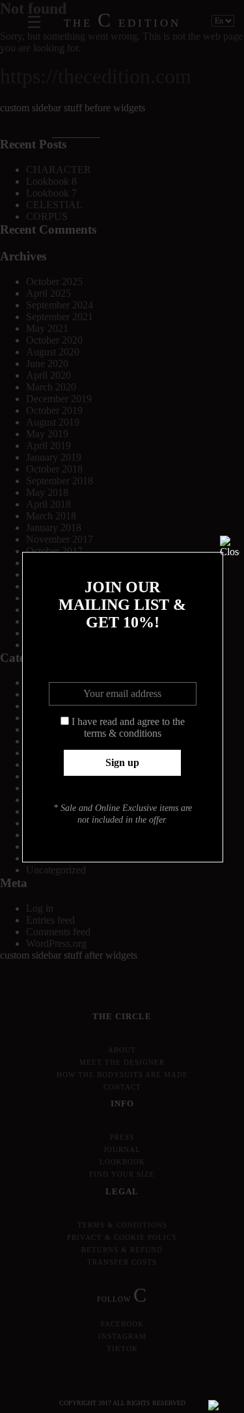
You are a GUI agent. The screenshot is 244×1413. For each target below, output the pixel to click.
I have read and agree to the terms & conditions (128, 727)
